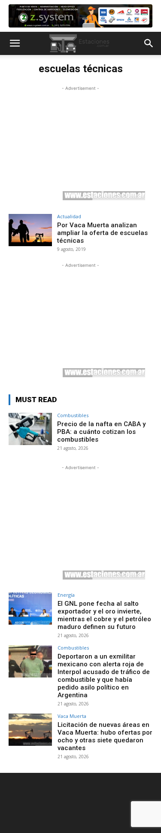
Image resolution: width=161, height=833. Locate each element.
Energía (66, 594)
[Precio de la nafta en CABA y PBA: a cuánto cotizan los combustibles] (30, 429)
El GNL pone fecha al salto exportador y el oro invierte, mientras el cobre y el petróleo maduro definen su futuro (104, 615)
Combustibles (72, 415)
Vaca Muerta (72, 716)
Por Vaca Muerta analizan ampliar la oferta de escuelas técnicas (102, 232)
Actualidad (69, 216)
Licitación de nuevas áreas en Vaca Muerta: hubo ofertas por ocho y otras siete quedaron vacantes (105, 736)
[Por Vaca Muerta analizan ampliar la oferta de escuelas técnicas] (30, 230)
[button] (14, 43)
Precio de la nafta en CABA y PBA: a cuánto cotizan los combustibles (101, 431)
